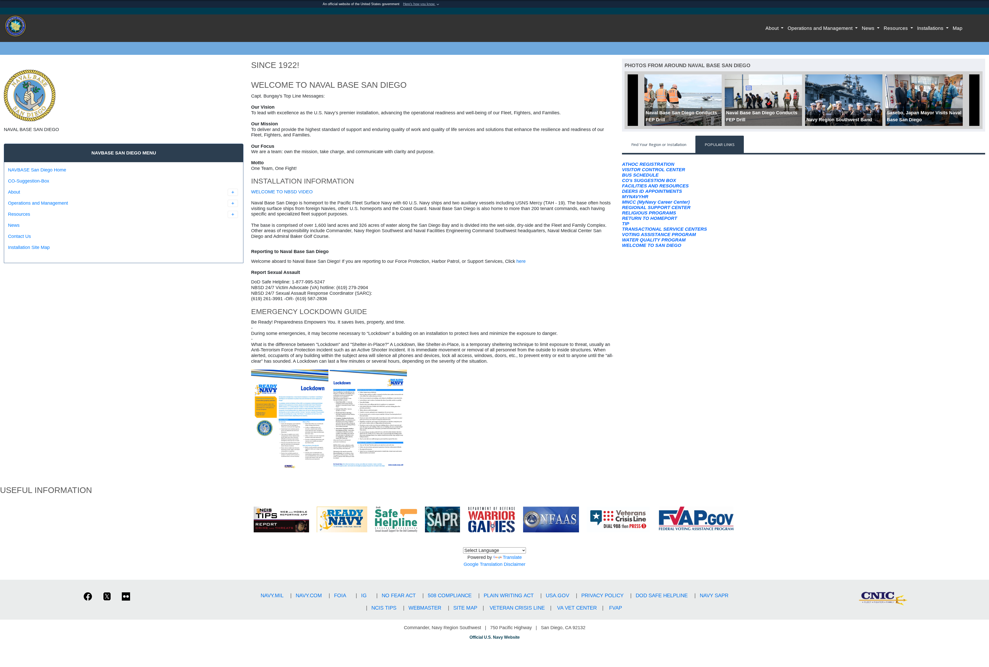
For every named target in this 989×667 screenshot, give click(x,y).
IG (364, 595)
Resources (896, 28)
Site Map (465, 608)
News (869, 28)
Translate (512, 557)
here (521, 261)
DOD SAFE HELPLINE (662, 595)
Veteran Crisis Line (517, 608)
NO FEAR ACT (399, 595)
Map (957, 28)
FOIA (340, 595)
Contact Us (19, 236)
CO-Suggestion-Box (28, 181)
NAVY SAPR (714, 595)
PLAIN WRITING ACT (509, 595)
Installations (931, 28)
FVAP (615, 608)
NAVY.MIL (272, 595)
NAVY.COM (309, 595)
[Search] (34, 256)
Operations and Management (821, 28)
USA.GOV (557, 595)
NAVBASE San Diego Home (37, 169)
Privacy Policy (602, 595)
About (772, 28)
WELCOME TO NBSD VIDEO (282, 191)
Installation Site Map (29, 247)
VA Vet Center (577, 608)
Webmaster (424, 608)
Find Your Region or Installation (658, 144)
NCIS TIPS (383, 608)
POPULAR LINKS (720, 144)
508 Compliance (450, 595)
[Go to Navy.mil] (494, 11)
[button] (421, 4)
